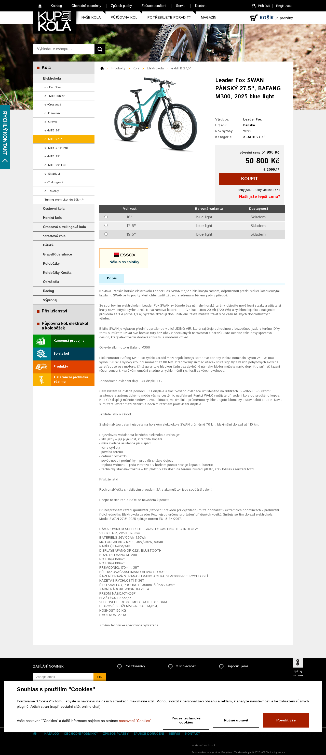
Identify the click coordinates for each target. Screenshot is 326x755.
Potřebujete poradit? (169, 17)
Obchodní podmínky (86, 6)
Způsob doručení (154, 6)
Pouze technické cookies (186, 720)
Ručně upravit (236, 720)
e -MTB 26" (52, 130)
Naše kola (91, 17)
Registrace (284, 6)
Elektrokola (52, 78)
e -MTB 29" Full (55, 165)
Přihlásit (264, 6)
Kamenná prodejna (69, 340)
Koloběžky (51, 263)
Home (40, 5)
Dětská (48, 245)
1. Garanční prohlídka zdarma (70, 379)
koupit (249, 179)
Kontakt (201, 6)
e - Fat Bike (53, 87)
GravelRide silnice (57, 254)
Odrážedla (51, 282)
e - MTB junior (54, 96)
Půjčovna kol (124, 17)
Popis (112, 278)
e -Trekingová (54, 182)
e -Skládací (52, 174)
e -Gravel (51, 122)
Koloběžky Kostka (57, 273)
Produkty (60, 366)
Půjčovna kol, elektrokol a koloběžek (65, 325)
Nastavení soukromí (203, 745)
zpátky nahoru (298, 673)
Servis (180, 6)
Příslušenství (54, 311)
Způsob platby (121, 6)
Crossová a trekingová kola (64, 227)
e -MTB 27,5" (53, 139)
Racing (48, 291)
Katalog (56, 6)
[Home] (103, 68)
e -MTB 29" (52, 156)
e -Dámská (52, 113)
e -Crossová (53, 104)
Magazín (208, 17)
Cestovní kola (53, 208)
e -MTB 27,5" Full (57, 148)
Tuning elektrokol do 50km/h (65, 200)
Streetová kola (54, 236)
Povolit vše (286, 720)
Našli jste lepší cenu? (259, 197)
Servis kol (61, 353)
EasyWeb (226, 752)
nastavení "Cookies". (135, 721)
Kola (46, 67)
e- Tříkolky (52, 191)
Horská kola (52, 218)
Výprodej (50, 300)
